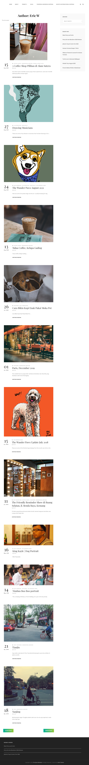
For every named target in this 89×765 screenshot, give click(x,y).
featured (16, 305)
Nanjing (16, 711)
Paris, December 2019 (23, 368)
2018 (15, 645)
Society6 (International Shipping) (65, 4)
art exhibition (17, 500)
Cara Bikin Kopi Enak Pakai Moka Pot (32, 308)
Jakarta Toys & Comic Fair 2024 (70, 44)
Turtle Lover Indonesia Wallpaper (71, 59)
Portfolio (25, 125)
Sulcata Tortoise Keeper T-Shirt (71, 48)
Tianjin (16, 647)
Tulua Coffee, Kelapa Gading (27, 247)
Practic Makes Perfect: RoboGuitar (71, 68)
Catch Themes (61, 762)
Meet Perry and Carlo (68, 35)
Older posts (8, 730)
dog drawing (17, 185)
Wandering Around (27, 63)
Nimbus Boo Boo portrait (26, 590)
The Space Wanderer (37, 762)
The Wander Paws (41, 185)
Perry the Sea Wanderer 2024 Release (72, 39)
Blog (31, 4)
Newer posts (48, 730)
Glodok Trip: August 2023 (69, 63)
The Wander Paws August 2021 (28, 187)
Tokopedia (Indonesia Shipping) (45, 4)
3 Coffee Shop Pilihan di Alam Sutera (31, 65)
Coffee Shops (17, 63)
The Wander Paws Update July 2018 (30, 442)
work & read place (38, 63)
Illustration (17, 125)
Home (10, 4)
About (16, 4)
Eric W (14, 68)
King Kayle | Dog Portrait (26, 551)
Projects (24, 4)
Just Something (23, 305)
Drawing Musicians (22, 127)
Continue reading (16, 77)
